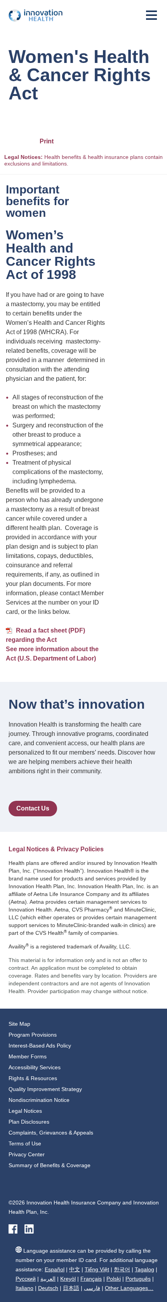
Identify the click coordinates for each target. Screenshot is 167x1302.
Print (47, 141)
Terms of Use (25, 1143)
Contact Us (32, 808)
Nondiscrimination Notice (39, 1100)
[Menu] (151, 18)
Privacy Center (27, 1154)
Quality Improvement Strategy (45, 1089)
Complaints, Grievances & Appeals (51, 1132)
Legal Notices (25, 1111)
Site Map (19, 1024)
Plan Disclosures (29, 1122)
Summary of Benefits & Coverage (49, 1165)
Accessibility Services (35, 1067)
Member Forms (28, 1056)
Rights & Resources (33, 1078)
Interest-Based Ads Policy (40, 1045)
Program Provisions (33, 1035)
